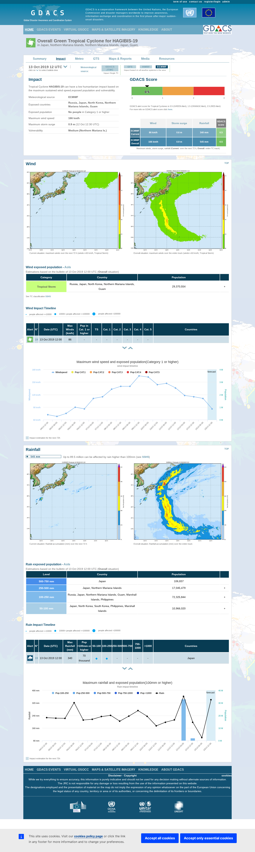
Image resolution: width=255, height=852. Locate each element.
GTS (96, 58)
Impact (61, 58)
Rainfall (204, 123)
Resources (167, 58)
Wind (153, 123)
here (170, 109)
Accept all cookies (160, 838)
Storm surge (179, 123)
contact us (195, 1)
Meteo (79, 58)
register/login (212, 1)
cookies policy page (88, 836)
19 (36, 339)
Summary (39, 58)
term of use (180, 1)
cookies (227, 775)
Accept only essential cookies (208, 838)
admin (226, 1)
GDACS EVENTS (49, 29)
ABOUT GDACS (172, 769)
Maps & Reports (120, 58)
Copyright (130, 775)
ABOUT (166, 29)
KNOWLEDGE (148, 29)
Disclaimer (115, 775)
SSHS (48, 296)
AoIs (67, 267)
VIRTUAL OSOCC (76, 29)
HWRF (146, 67)
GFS (130, 67)
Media (145, 58)
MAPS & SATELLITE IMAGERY (113, 29)
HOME (29, 29)
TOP (226, 163)
